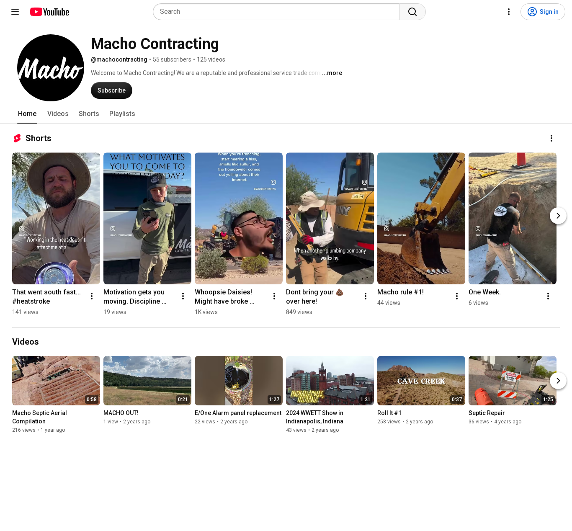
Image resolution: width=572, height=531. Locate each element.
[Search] (412, 11)
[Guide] (15, 12)
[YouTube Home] (49, 11)
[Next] (558, 215)
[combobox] (278, 12)
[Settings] (509, 12)
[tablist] (286, 114)
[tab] (27, 114)
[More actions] (551, 138)
